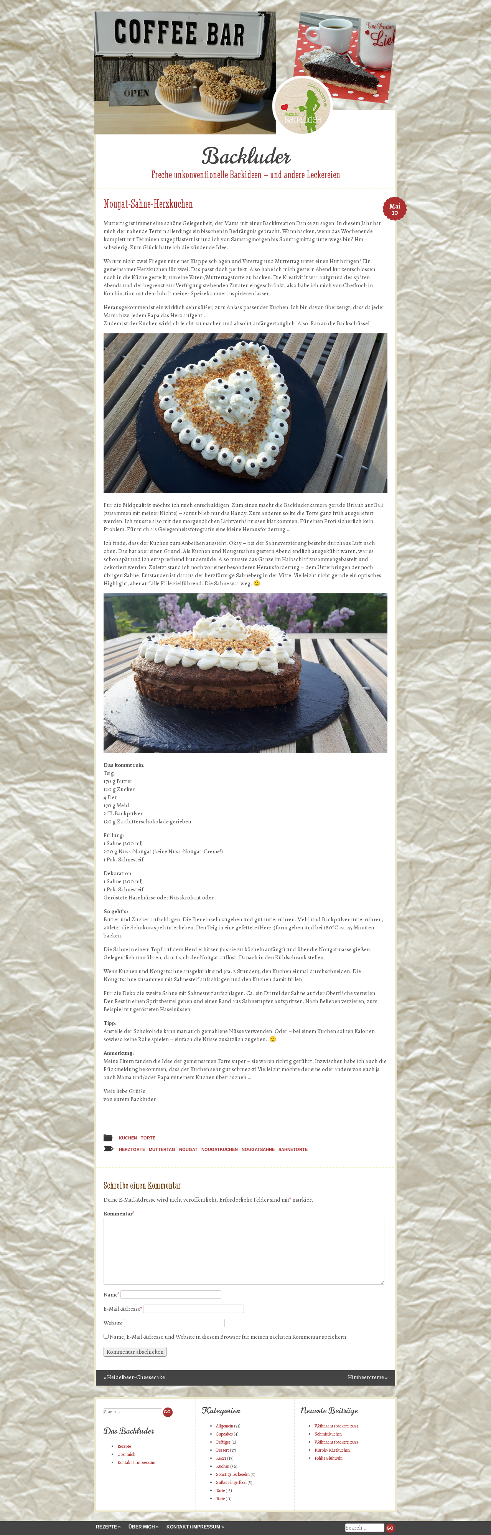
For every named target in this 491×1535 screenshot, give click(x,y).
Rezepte (124, 1446)
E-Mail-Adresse (123, 1309)
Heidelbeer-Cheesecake (134, 1377)
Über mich (126, 1454)
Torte (148, 1138)
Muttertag (162, 1149)
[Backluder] (245, 132)
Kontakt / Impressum (136, 1462)
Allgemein (224, 1426)
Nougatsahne (258, 1149)
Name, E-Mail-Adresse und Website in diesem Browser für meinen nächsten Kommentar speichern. (229, 1337)
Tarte (220, 1490)
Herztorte (132, 1149)
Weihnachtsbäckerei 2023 (336, 1442)
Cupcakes (224, 1434)
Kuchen (128, 1138)
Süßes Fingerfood (231, 1482)
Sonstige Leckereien (233, 1474)
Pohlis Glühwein (329, 1458)
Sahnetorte (293, 1149)
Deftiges (223, 1442)
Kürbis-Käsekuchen (332, 1450)
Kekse (221, 1458)
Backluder (245, 156)
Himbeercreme (367, 1377)
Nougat (188, 1149)
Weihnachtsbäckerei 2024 (336, 1426)
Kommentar (119, 1213)
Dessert (222, 1450)
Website (113, 1323)
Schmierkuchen (328, 1434)
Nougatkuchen (219, 1149)
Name (111, 1294)
